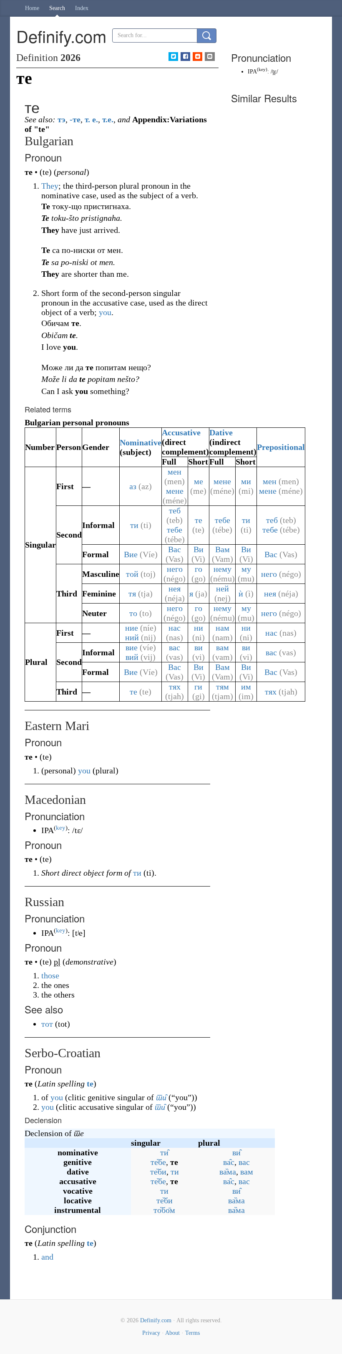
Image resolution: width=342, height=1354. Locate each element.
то (133, 613)
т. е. (91, 119)
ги (198, 686)
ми (246, 481)
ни (198, 627)
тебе (174, 529)
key (60, 827)
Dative (221, 432)
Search (57, 8)
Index (81, 8)
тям (222, 686)
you (105, 312)
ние (131, 627)
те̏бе (158, 1162)
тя (132, 593)
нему (222, 568)
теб (175, 510)
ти (134, 525)
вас (174, 647)
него (175, 568)
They (49, 185)
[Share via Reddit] (197, 56)
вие (132, 647)
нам (222, 627)
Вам (222, 549)
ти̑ (161, 1097)
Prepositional (281, 447)
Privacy (151, 1333)
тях (175, 686)
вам (222, 647)
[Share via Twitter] (173, 56)
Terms (192, 1333)
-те (75, 119)
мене (175, 490)
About (172, 1333)
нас (174, 627)
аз (132, 486)
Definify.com (155, 1320)
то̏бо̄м (164, 1210)
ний (132, 637)
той (132, 573)
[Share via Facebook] (185, 56)
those (50, 975)
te (90, 1083)
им (246, 686)
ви (198, 647)
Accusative (181, 432)
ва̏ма (227, 1171)
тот (47, 1023)
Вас (174, 549)
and (47, 1256)
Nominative (140, 442)
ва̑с (228, 1162)
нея (174, 588)
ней (222, 588)
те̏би (158, 1171)
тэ (61, 119)
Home (32, 8)
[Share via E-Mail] (209, 56)
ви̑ (236, 1152)
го (198, 568)
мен (174, 471)
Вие (131, 554)
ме (198, 481)
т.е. (107, 119)
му (246, 568)
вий (132, 657)
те (198, 520)
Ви (199, 549)
